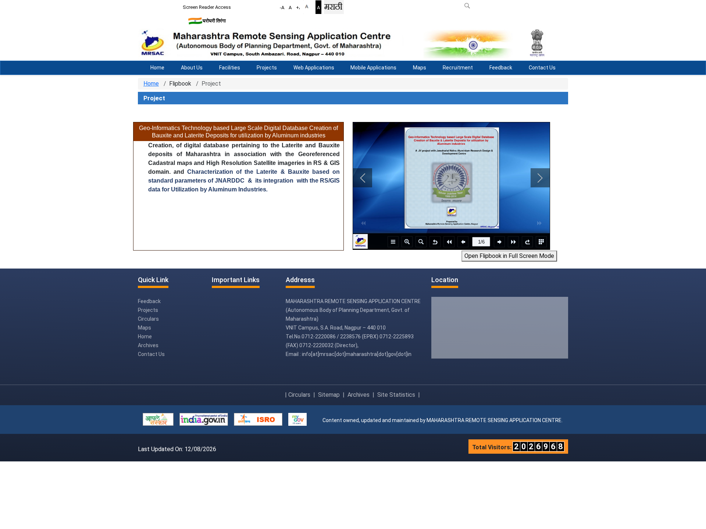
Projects (267, 68)
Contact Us (542, 68)
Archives (148, 345)
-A (282, 7)
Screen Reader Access (207, 7)
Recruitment (458, 68)
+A (299, 7)
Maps (419, 68)
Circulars (148, 319)
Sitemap (329, 394)
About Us (192, 68)
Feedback (500, 68)
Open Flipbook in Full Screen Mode (509, 255)
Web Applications (313, 68)
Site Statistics (396, 394)
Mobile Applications (373, 68)
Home (157, 68)
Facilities (229, 68)
